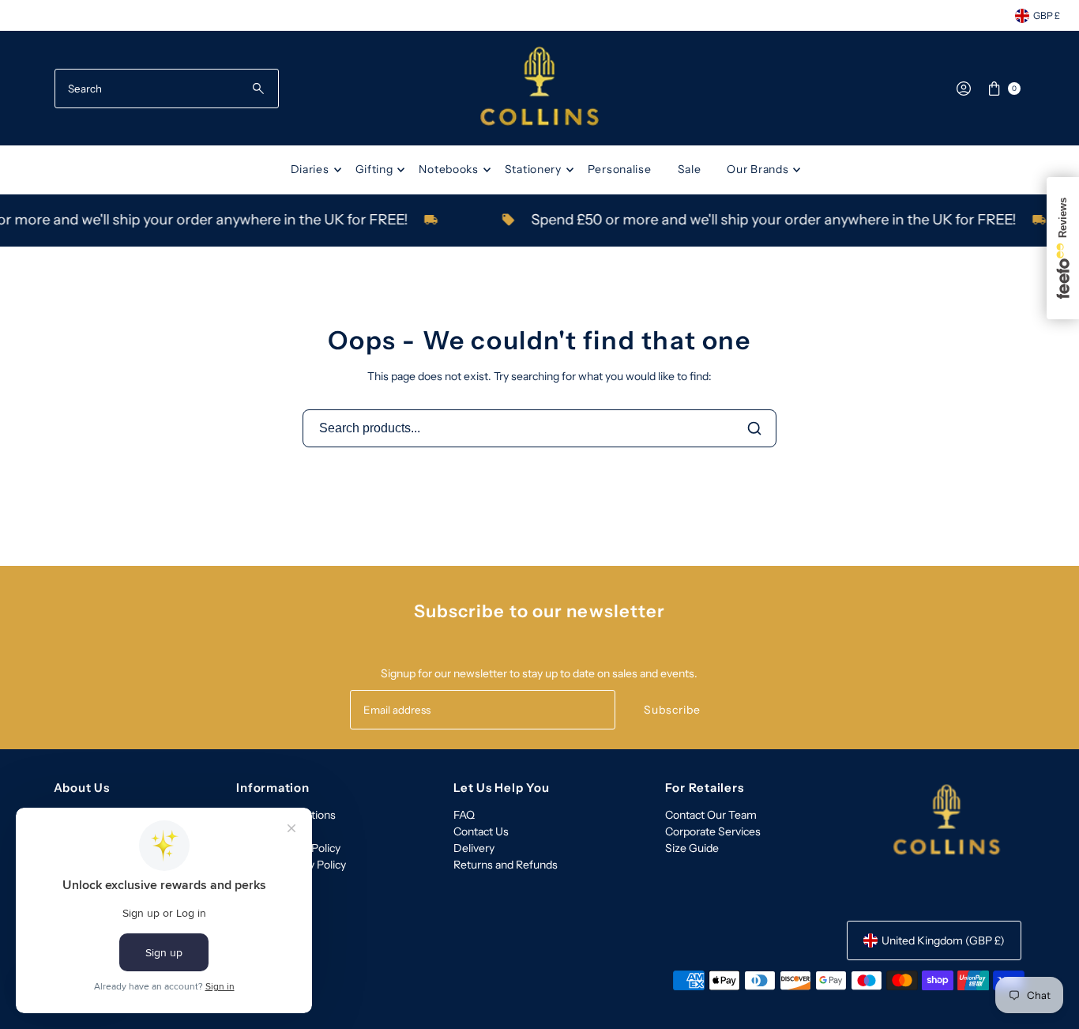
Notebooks (448, 169)
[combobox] (167, 88)
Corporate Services (713, 831)
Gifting (374, 169)
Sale (689, 169)
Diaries (310, 169)
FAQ (464, 815)
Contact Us (481, 831)
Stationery (533, 169)
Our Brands (757, 169)
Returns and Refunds (505, 865)
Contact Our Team (711, 815)
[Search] (754, 428)
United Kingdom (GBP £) (943, 940)
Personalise (620, 169)
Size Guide (692, 848)
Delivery (473, 848)
